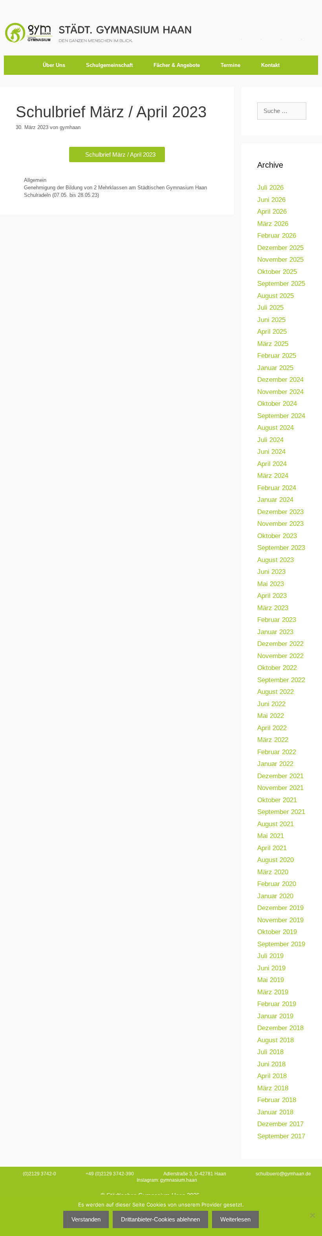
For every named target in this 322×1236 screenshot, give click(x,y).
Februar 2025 (276, 355)
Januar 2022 (275, 764)
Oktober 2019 (277, 932)
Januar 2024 (275, 499)
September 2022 (281, 680)
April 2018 (272, 1076)
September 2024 (281, 416)
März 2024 (272, 475)
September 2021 (281, 812)
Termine (230, 65)
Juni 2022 (271, 704)
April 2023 (272, 595)
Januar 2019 (275, 1016)
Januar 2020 (275, 896)
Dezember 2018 (280, 1028)
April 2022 (272, 728)
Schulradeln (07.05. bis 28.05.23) (61, 195)
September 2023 (281, 547)
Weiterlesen (235, 1219)
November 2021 (280, 788)
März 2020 (272, 872)
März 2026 (272, 224)
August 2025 (275, 296)
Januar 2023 (275, 632)
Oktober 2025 (277, 272)
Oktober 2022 (277, 668)
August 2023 (275, 560)
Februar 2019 (276, 1004)
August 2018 (275, 1040)
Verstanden (86, 1219)
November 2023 (280, 523)
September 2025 (281, 283)
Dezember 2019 (280, 908)
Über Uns (54, 65)
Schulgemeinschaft (109, 65)
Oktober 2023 (277, 536)
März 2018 (272, 1088)
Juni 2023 (271, 571)
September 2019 (281, 944)
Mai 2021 (270, 836)
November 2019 (280, 920)
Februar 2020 (276, 884)
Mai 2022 (270, 716)
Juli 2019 (270, 956)
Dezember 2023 (280, 512)
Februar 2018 (276, 1100)
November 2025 (280, 259)
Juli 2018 (270, 1052)
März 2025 (272, 344)
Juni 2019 (271, 968)
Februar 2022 (276, 752)
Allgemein (35, 180)
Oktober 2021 (277, 800)
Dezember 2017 (280, 1124)
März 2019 (272, 992)
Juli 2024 (270, 440)
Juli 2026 (270, 187)
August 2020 (275, 860)
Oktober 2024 (277, 403)
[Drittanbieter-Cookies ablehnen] (312, 1215)
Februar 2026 (276, 235)
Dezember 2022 (280, 644)
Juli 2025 (270, 307)
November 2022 (280, 656)
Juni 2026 (271, 200)
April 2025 (272, 331)
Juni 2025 (271, 320)
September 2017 (281, 1136)
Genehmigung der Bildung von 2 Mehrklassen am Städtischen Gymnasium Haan (115, 188)
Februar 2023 (276, 620)
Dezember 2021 (280, 776)
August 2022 (275, 692)
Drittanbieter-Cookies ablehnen (160, 1219)
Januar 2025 (275, 368)
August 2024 (275, 427)
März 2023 (272, 608)
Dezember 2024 (280, 379)
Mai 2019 (270, 980)
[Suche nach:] (281, 111)
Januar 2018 (275, 1112)
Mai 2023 (270, 584)
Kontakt (270, 65)
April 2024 (272, 464)
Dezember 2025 (280, 248)
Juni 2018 (271, 1064)
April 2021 (272, 848)
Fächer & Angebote (177, 65)
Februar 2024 (276, 488)
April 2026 (272, 211)
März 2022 (272, 740)
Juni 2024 (271, 451)
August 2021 (275, 824)
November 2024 (280, 392)
